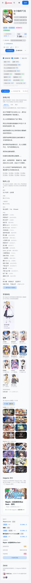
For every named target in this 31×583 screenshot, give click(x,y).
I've (11, 209)
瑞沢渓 (5, 222)
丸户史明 (5, 192)
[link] (14, 2)
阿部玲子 (5, 243)
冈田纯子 (5, 217)
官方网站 (5, 173)
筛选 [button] (9, 403)
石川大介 (5, 238)
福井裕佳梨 (6, 233)
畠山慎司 (5, 209)
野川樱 (5, 235)
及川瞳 (5, 245)
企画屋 (12, 192)
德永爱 (5, 268)
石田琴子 (18, 281)
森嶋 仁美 (6, 276)
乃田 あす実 (6, 271)
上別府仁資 (6, 240)
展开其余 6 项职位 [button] (11, 287)
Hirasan (15, 209)
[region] (20, 20)
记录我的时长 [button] (9, 43)
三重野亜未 (6, 253)
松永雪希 (5, 248)
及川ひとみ (6, 227)
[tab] (5, 91)
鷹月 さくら (6, 261)
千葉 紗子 (6, 266)
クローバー (20, 284)
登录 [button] (25, 3)
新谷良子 (5, 215)
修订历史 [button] (15, 557)
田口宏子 (5, 220)
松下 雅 (5, 273)
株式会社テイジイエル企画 (13, 534)
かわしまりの (7, 250)
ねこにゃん (6, 198)
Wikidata (22, 175)
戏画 (6, 527)
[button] (2, 2)
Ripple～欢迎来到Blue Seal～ (12, 542)
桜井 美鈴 (6, 263)
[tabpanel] (15, 304)
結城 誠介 (5, 391)
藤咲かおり (6, 225)
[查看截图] (9, 412)
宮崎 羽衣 (6, 255)
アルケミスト (9, 521)
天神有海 (5, 230)
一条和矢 (5, 258)
